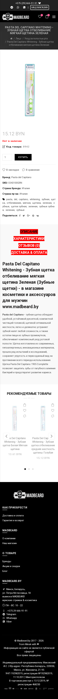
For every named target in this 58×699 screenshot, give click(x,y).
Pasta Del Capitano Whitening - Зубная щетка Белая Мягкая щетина (15, 444)
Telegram (11, 614)
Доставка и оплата (13, 515)
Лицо (18, 38)
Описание (29, 232)
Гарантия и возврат (13, 520)
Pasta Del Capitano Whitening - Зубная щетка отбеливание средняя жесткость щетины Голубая (43, 445)
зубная (45, 199)
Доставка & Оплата (29, 252)
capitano (23, 199)
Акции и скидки (11, 566)
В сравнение (33, 169)
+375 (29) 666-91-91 (26, 3)
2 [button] (29, 469)
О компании (8, 538)
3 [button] (33, 469)
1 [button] (25, 469)
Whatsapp (11, 618)
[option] (15, 431)
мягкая (27, 202)
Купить (23, 157)
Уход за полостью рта (36, 38)
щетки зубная (19, 206)
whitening (35, 199)
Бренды (6, 561)
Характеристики (29, 239)
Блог (5, 571)
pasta (9, 199)
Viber (9, 621)
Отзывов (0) (29, 246)
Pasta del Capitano (21, 177)
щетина (36, 202)
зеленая (47, 202)
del (15, 199)
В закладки (12, 169)
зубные (20, 210)
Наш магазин (9, 543)
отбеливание (14, 202)
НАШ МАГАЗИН (39, 7)
